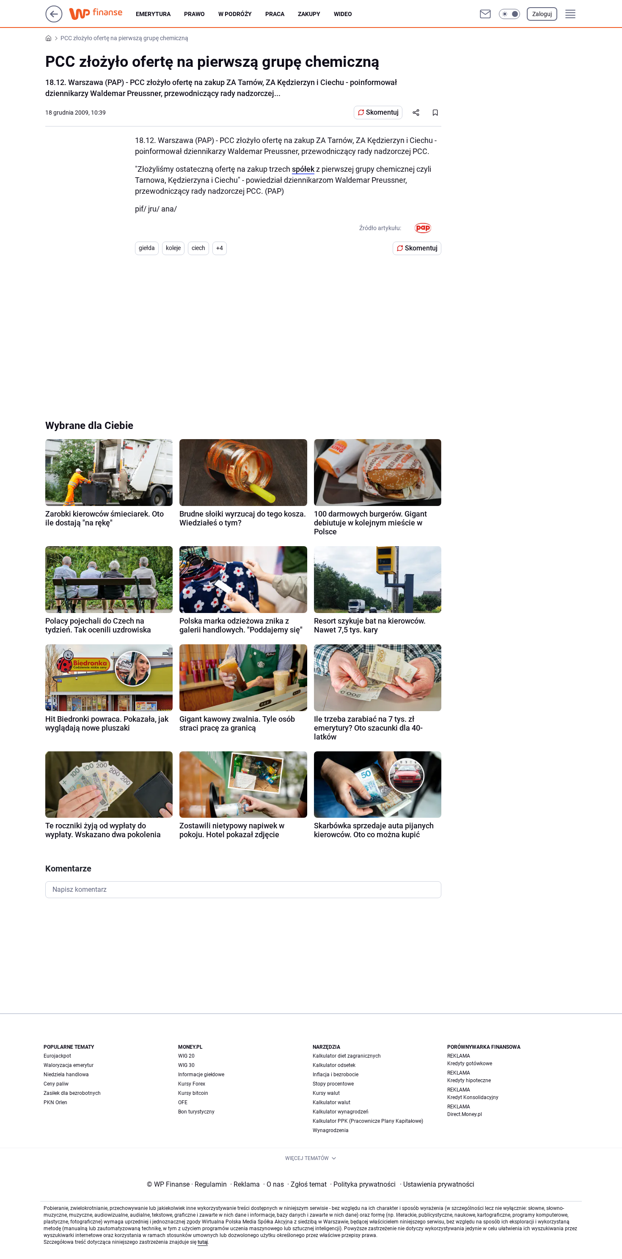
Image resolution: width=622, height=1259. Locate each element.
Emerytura (153, 14)
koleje (173, 248)
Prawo (194, 14)
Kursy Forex (191, 1084)
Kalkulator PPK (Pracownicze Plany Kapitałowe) (368, 1121)
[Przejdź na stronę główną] (54, 20)
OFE (182, 1102)
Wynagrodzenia (331, 1130)
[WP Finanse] (102, 14)
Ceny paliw (56, 1084)
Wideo (343, 14)
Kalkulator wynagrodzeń (341, 1112)
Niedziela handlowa (66, 1075)
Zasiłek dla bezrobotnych (72, 1093)
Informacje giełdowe (201, 1075)
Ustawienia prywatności (437, 1184)
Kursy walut (326, 1093)
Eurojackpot (57, 1056)
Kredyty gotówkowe (469, 1064)
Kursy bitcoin (193, 1093)
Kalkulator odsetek (334, 1065)
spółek (303, 169)
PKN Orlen (55, 1102)
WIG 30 (186, 1065)
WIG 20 (186, 1056)
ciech (198, 248)
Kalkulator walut (331, 1102)
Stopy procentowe (333, 1084)
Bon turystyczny (196, 1112)
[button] (509, 14)
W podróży (235, 14)
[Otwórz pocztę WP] (485, 14)
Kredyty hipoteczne (469, 1080)
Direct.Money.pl (464, 1114)
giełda (147, 248)
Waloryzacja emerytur (69, 1065)
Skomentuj (382, 112)
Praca (274, 14)
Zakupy (309, 14)
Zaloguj (542, 14)
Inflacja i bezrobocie (335, 1075)
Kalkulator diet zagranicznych (347, 1056)
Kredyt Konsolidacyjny (472, 1097)
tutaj (203, 1242)
